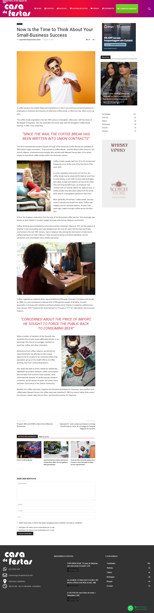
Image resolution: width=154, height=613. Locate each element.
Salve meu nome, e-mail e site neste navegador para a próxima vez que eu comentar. (50, 523)
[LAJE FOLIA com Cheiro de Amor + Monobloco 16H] (60, 595)
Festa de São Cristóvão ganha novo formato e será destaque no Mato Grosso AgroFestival (83, 462)
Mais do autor (44, 437)
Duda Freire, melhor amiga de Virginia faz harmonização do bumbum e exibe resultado (116, 96)
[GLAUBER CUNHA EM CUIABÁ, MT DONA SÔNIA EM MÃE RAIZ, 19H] (60, 583)
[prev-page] (18, 469)
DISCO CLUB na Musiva (24, 460)
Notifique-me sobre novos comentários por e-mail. (37, 527)
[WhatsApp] (34, 44)
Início (18, 21)
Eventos (24, 21)
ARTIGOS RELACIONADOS (27, 437)
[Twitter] (24, 44)
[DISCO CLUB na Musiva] (29, 449)
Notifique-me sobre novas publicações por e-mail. (36, 530)
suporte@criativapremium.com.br (30, 39)
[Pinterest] (29, 44)
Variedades (108, 90)
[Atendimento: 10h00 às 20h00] (130, 608)
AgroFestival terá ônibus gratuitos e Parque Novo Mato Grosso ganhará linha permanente (56, 462)
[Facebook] (19, 44)
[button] (149, 8)
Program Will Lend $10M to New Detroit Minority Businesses (35, 425)
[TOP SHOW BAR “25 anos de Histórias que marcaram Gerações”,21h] (60, 566)
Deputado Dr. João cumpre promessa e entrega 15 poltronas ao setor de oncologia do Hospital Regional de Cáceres (77, 426)
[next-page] (21, 469)
